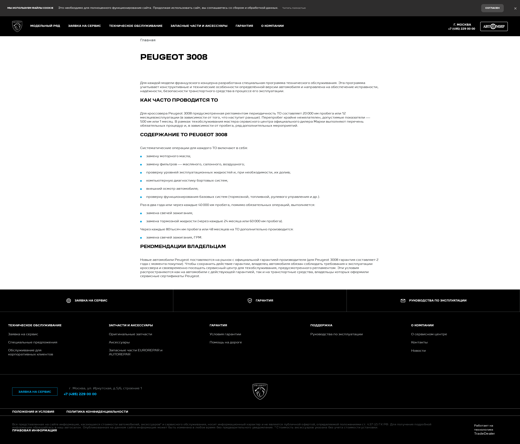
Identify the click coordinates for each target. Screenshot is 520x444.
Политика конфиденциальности (97, 412)
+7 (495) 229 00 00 (461, 29)
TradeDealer (484, 433)
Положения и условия (33, 412)
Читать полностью (294, 8)
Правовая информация (34, 430)
